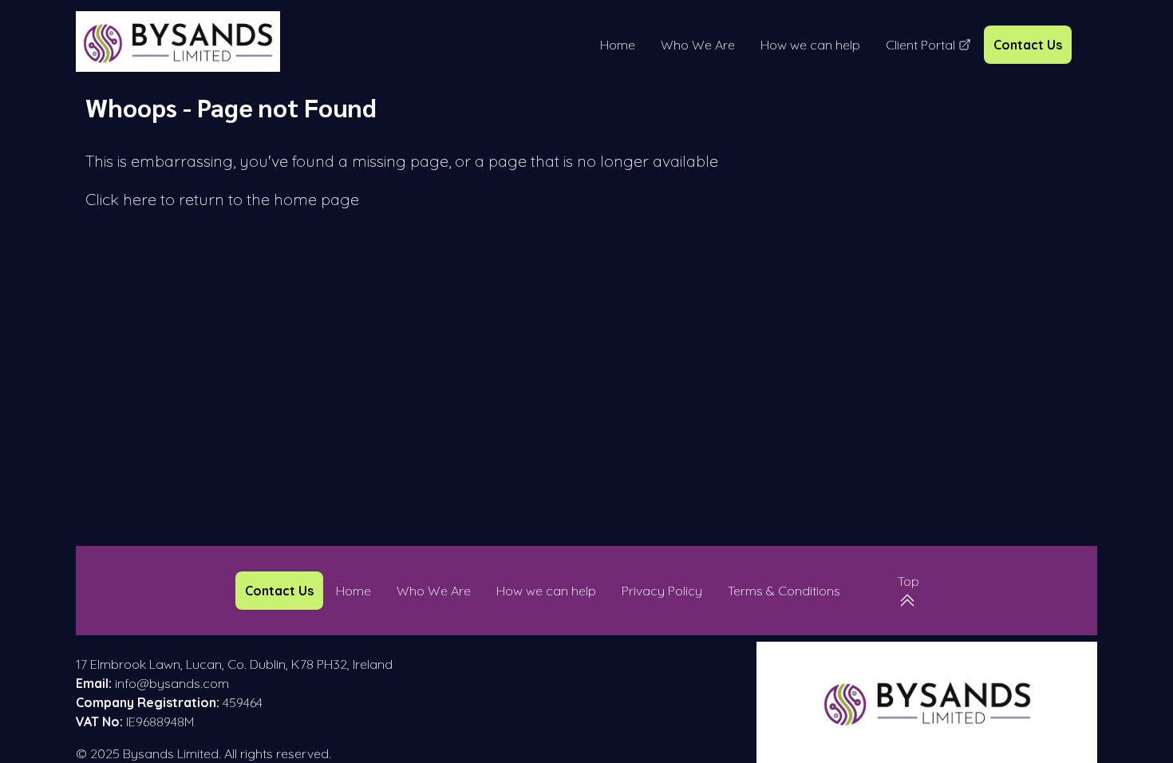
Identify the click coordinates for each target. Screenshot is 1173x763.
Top (908, 581)
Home (617, 45)
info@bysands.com (172, 683)
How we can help (810, 45)
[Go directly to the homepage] (178, 41)
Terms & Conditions (784, 591)
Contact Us (1027, 45)
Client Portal (928, 45)
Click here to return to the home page (222, 199)
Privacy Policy (662, 591)
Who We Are (698, 45)
